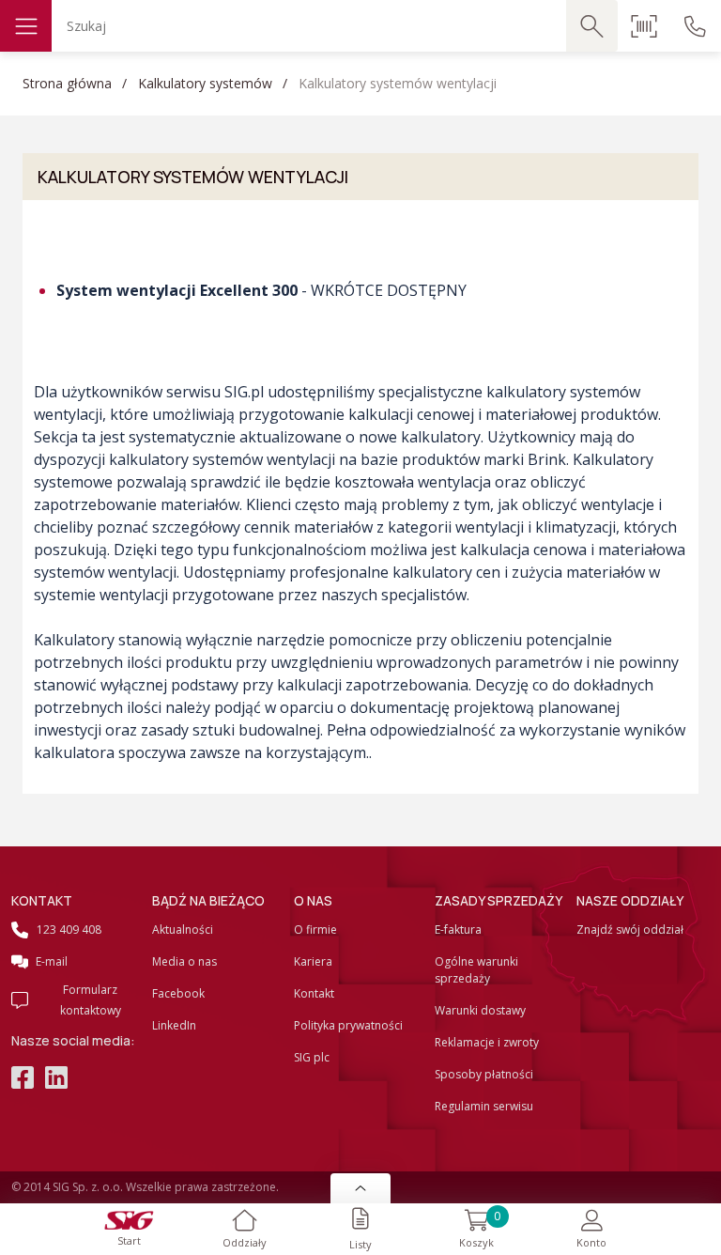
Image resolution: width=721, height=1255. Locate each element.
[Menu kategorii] (26, 26)
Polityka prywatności (348, 1025)
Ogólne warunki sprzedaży (476, 969)
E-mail (52, 961)
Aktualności (182, 929)
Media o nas (184, 961)
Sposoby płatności (484, 1074)
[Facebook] (22, 1080)
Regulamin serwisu (484, 1106)
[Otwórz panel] (360, 1188)
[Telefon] (695, 26)
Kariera (313, 961)
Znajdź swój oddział (629, 929)
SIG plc (312, 1057)
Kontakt (314, 993)
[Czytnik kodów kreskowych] (643, 26)
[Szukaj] (592, 26)
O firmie (315, 929)
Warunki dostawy (480, 1010)
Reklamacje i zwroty (487, 1042)
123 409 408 (69, 929)
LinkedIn (174, 1025)
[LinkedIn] (56, 1080)
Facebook (178, 993)
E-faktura (458, 929)
